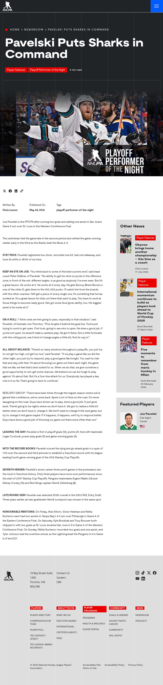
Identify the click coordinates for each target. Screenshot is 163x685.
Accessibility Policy (114, 665)
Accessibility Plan (92, 665)
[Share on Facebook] (10, 191)
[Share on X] (4, 191)
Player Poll (37, 629)
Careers (61, 577)
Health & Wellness (94, 623)
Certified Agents (67, 632)
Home (15, 29)
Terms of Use (89, 668)
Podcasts (141, 620)
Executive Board (66, 620)
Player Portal (94, 629)
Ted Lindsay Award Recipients (41, 646)
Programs (89, 617)
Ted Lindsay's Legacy (38, 637)
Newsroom (33, 29)
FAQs (59, 638)
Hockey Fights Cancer (117, 622)
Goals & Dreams (118, 615)
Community (116, 629)
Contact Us (63, 573)
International (65, 626)
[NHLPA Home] (8, 6)
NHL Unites (121, 635)
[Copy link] (22, 191)
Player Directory (40, 615)
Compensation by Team (40, 622)
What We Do (64, 615)
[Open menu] (156, 6)
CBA (59, 582)
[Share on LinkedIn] (16, 191)
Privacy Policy (135, 665)
